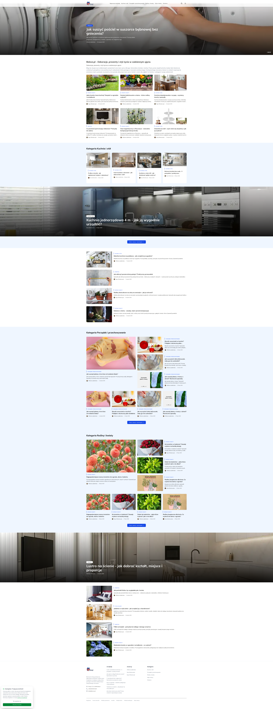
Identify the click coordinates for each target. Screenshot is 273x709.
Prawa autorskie (96, 700)
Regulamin (88, 700)
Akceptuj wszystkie (17, 704)
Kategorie (150, 666)
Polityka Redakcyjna (128, 700)
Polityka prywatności (105, 700)
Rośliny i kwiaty (149, 3)
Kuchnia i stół (124, 3)
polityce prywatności (22, 697)
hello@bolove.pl (92, 691)
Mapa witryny (136, 700)
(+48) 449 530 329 (92, 688)
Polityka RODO (119, 700)
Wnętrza (165, 3)
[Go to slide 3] (270, 52)
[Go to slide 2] (268, 52)
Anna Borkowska (90, 42)
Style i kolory (158, 3)
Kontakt (112, 700)
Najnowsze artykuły (115, 3)
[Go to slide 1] (267, 52)
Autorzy (129, 666)
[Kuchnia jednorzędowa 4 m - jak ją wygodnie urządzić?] (136, 211)
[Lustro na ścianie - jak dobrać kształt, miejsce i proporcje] (136, 557)
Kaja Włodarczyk (131, 675)
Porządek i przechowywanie (136, 3)
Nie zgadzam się (17, 701)
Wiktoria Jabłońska (90, 573)
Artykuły (109, 666)
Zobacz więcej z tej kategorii (135, 242)
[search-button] (181, 3)
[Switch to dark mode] (185, 3)
